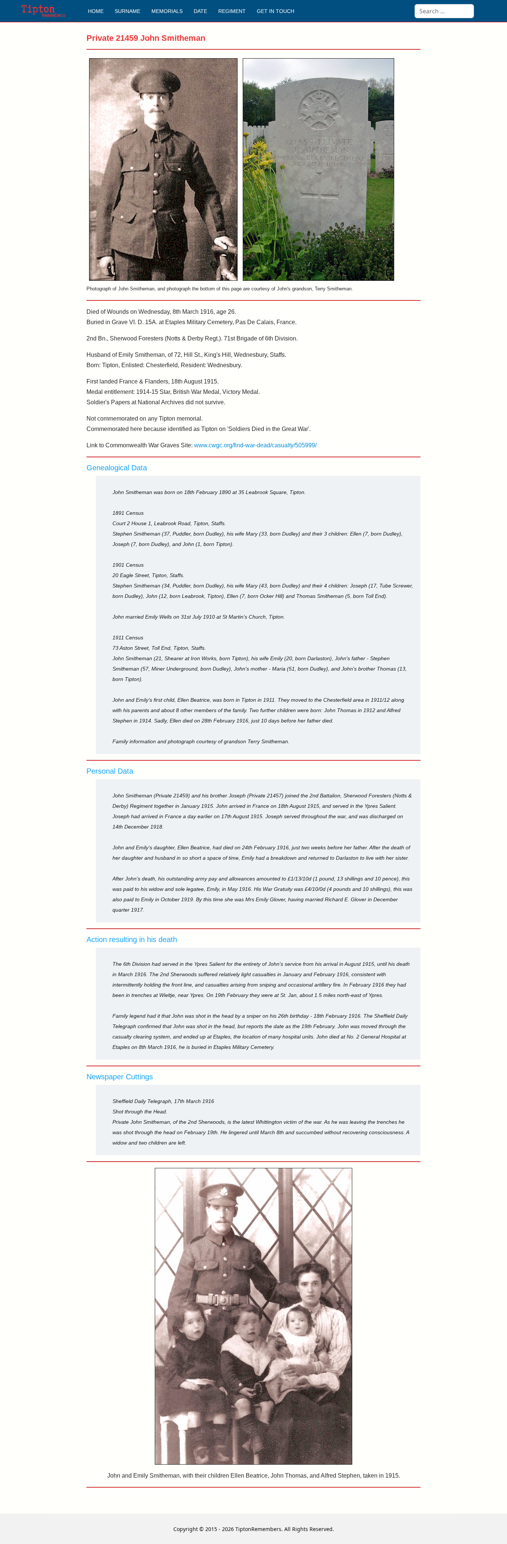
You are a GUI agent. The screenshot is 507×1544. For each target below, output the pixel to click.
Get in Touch (275, 11)
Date (200, 11)
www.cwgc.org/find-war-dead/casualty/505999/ (255, 445)
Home (96, 11)
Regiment (232, 11)
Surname (127, 11)
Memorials (167, 11)
